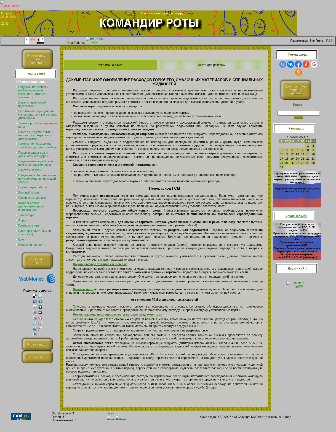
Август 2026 (297, 136)
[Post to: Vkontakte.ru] (34, 334)
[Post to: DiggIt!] (34, 301)
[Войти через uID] (282, 64)
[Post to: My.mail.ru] (34, 329)
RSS (329, 40)
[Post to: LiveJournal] (40, 329)
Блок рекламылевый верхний (37, 59)
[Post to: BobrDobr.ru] (34, 318)
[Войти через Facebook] (298, 64)
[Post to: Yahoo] (40, 312)
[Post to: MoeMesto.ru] (34, 323)
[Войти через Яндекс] (306, 64)
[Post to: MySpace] (40, 307)
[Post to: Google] (34, 307)
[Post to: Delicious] (34, 296)
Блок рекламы (37, 344)
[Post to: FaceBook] (40, 301)
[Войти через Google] (314, 64)
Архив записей (296, 216)
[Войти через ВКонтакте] (290, 64)
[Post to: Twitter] (40, 296)
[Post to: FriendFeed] (34, 312)
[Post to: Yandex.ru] (40, 323)
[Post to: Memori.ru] (40, 318)
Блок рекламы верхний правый (296, 90)
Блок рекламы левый (37, 260)
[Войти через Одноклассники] (298, 72)
